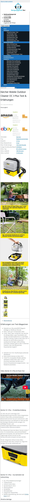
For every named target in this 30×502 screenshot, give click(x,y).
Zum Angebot (24, 116)
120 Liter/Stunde (21, 145)
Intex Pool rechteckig (13, 69)
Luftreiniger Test (12, 34)
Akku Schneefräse (12, 44)
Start (5, 29)
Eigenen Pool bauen (12, 66)
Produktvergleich (9, 57)
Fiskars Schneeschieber (13, 46)
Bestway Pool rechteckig (14, 63)
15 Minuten (19, 153)
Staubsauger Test (12, 39)
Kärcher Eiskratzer (12, 51)
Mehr (5, 85)
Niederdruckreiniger (22, 139)
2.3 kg (18, 141)
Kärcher (18, 137)
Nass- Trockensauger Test (14, 54)
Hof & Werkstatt (8, 42)
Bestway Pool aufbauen (13, 61)
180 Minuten (20, 151)
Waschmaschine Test (13, 40)
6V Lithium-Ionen (21, 149)
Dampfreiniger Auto (12, 74)
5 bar (17, 143)
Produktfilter (7, 56)
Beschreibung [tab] (8, 320)
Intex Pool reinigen (12, 71)
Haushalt (6, 30)
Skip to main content (7, 1)
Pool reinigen (11, 81)
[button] (6, 116)
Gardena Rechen (11, 47)
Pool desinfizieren (12, 79)
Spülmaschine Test (12, 37)
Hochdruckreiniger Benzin (14, 78)
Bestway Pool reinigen (13, 64)
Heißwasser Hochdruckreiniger (16, 76)
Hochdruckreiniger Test (14, 49)
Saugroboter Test (12, 35)
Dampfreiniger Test (12, 32)
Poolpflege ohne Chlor (13, 83)
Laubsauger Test (12, 52)
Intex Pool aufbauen (13, 68)
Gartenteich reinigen (13, 73)
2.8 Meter (19, 147)
